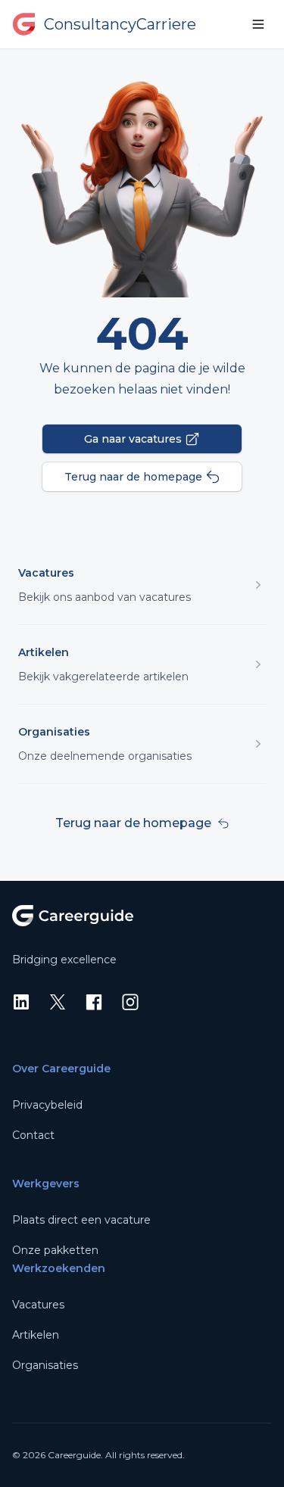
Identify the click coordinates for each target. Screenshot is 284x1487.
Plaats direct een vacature (81, 1220)
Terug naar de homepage (133, 477)
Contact (33, 1135)
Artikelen (43, 652)
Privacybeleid (47, 1105)
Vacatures (46, 573)
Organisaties (54, 732)
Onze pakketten (55, 1250)
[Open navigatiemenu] (258, 24)
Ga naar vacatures (133, 439)
